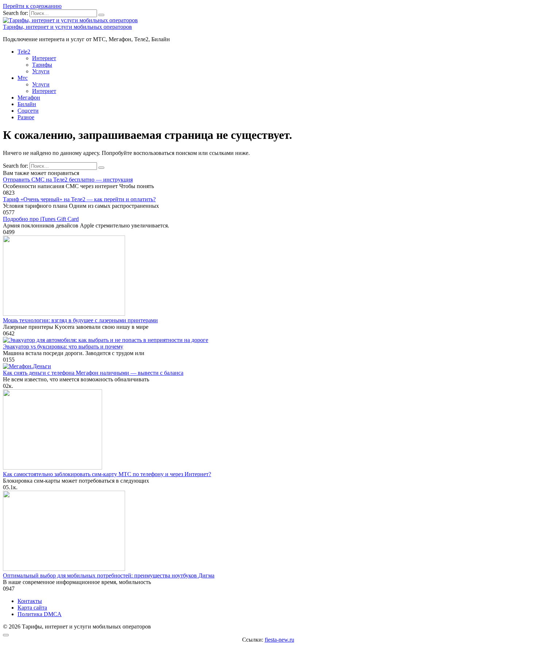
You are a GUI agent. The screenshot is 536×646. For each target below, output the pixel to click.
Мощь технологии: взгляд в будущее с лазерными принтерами (80, 320)
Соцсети (28, 111)
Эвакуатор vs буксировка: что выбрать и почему (63, 346)
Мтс (23, 78)
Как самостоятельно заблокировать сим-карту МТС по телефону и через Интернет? (107, 474)
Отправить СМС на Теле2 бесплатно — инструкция (68, 179)
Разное (26, 117)
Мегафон (29, 97)
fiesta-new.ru (279, 640)
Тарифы (42, 65)
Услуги (41, 71)
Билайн (27, 104)
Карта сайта (32, 607)
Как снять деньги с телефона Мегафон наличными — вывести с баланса (93, 373)
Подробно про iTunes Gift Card (41, 219)
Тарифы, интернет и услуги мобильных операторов (67, 27)
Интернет (44, 58)
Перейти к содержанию (32, 6)
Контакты (30, 601)
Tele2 (24, 51)
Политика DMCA (40, 614)
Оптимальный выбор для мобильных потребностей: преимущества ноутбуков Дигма (108, 575)
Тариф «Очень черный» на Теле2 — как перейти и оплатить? (79, 199)
